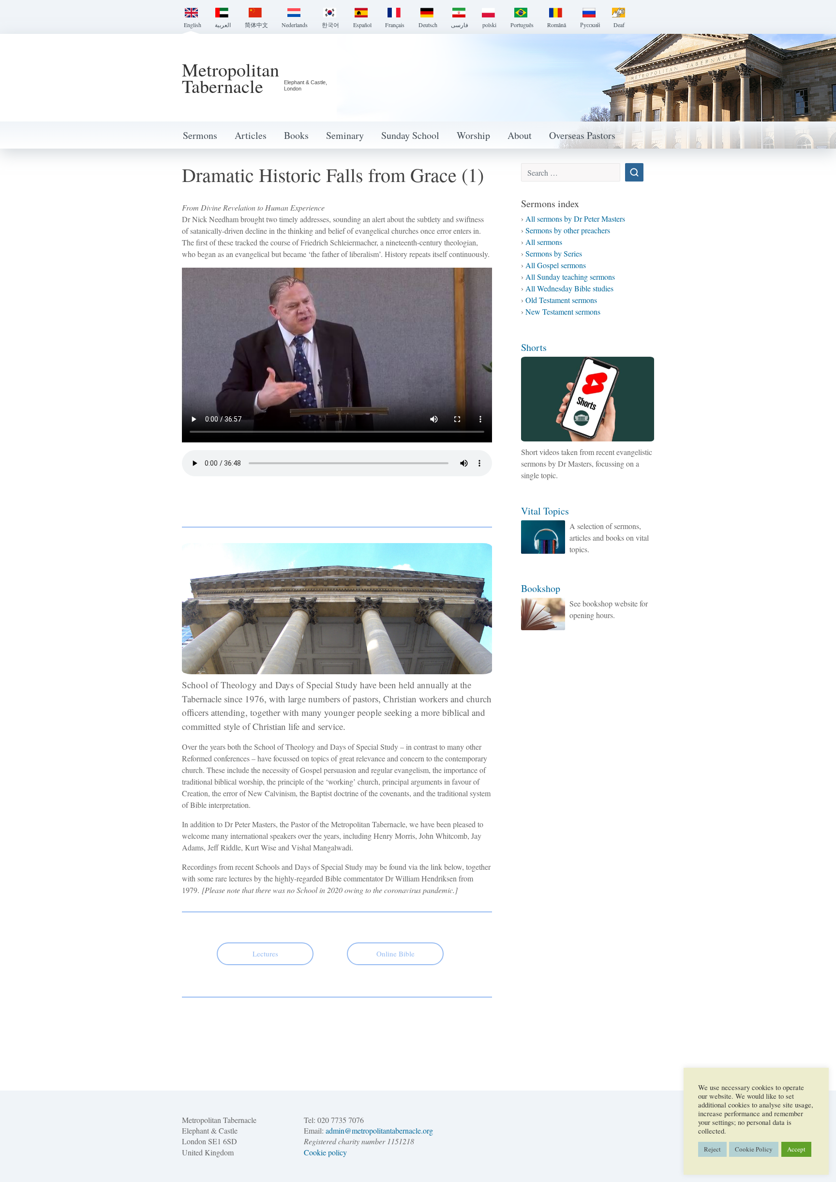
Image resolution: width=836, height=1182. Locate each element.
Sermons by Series (553, 253)
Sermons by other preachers (567, 230)
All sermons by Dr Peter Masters (575, 218)
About (520, 135)
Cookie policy (325, 1152)
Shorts (534, 347)
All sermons (543, 242)
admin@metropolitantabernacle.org (379, 1130)
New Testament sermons (562, 311)
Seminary (345, 135)
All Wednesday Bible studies (569, 288)
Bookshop (540, 588)
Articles (251, 135)
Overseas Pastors (582, 135)
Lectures (265, 953)
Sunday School (410, 135)
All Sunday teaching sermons (570, 277)
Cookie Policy (754, 1149)
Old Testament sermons (561, 300)
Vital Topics (545, 510)
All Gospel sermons (555, 265)
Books (296, 135)
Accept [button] (796, 1149)
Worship (473, 135)
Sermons (200, 135)
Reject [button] (712, 1149)
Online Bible (395, 953)
